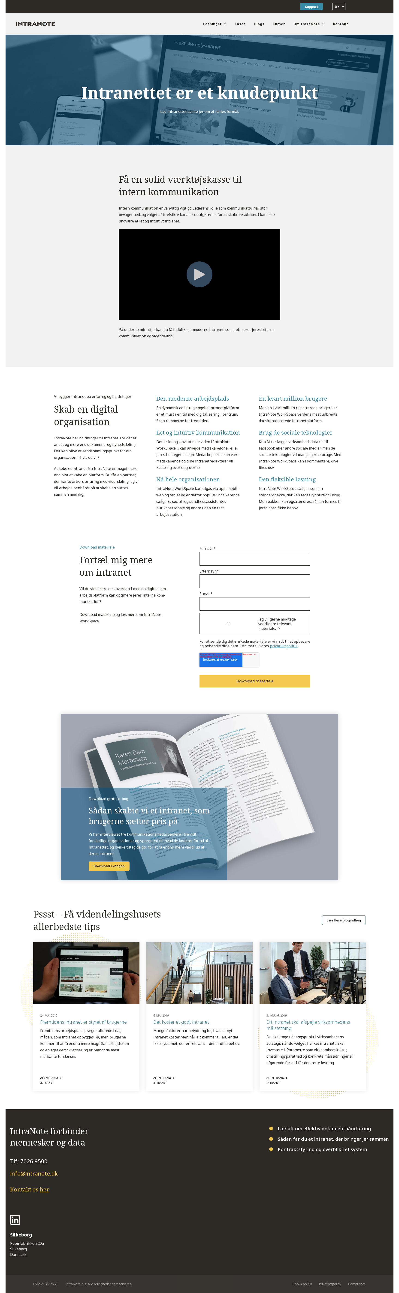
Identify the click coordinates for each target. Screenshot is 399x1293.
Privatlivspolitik (330, 1284)
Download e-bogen (109, 866)
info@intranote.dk (34, 1173)
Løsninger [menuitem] (212, 24)
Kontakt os (29, 1189)
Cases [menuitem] (240, 24)
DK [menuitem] (337, 6)
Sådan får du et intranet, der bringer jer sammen (333, 1139)
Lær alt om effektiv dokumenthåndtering (324, 1128)
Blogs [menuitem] (259, 24)
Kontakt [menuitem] (340, 24)
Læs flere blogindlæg (344, 920)
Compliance (357, 1284)
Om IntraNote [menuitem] (306, 24)
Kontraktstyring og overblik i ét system (322, 1149)
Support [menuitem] (311, 6)
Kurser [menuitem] (279, 24)
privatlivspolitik (284, 645)
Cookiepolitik (302, 1284)
